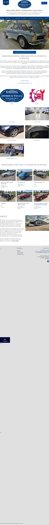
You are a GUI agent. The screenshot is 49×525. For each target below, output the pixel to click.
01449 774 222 (25, 80)
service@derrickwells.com (25, 83)
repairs (18, 67)
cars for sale (9, 68)
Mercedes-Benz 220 (39, 182)
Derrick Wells (24, 4)
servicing (8, 67)
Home (2, 18)
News (36, 18)
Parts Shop (24, 19)
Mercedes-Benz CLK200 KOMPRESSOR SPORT (41, 204)
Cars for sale (7, 19)
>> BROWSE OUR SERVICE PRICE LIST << (24, 52)
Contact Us (41, 19)
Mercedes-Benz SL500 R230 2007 (7, 183)
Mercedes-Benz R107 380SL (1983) (23, 204)
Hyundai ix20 (21, 182)
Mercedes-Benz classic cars (22, 68)
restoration (13, 67)
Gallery (31, 18)
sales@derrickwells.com (43, 252)
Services (18, 18)
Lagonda (3, 203)
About (46, 18)
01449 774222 (45, 250)
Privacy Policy (20, 254)
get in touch (15, 240)
